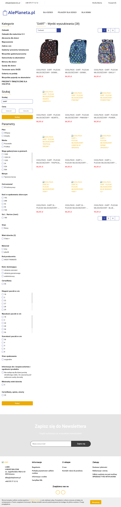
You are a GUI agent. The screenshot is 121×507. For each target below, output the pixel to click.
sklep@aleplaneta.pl (13, 478)
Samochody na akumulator (13, 58)
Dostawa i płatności (100, 467)
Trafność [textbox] (41, 30)
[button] (37, 462)
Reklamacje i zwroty (100, 471)
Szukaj (17, 117)
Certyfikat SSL (37, 480)
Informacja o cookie (39, 477)
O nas (64, 467)
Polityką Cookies (34, 500)
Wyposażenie (7, 42)
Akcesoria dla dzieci (10, 38)
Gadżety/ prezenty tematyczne (15, 50)
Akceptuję (95, 502)
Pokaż (17, 403)
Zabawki (5, 30)
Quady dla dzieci (9, 66)
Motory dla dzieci (9, 62)
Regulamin (36, 467)
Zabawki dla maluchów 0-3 (13, 34)
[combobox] (48, 30)
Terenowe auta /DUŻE (11, 70)
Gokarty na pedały (9, 74)
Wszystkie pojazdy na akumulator (16, 77)
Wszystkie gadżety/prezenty (14, 54)
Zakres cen (7, 46)
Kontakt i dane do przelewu (72, 471)
